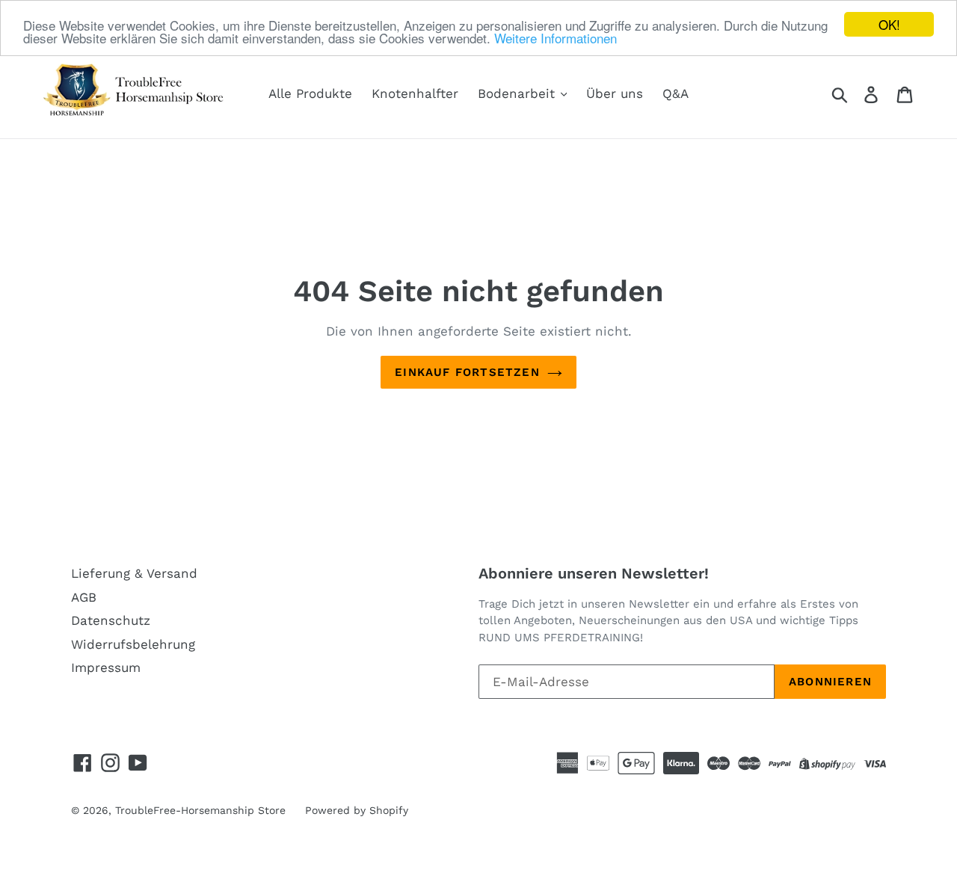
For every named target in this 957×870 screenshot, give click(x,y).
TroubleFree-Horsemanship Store (200, 810)
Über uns (614, 93)
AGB (83, 597)
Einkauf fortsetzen (467, 372)
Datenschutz (110, 620)
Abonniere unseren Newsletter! (593, 573)
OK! (889, 24)
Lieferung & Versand (134, 573)
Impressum (106, 667)
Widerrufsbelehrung (133, 644)
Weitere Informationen (555, 37)
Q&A (675, 93)
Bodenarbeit (518, 93)
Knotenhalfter (415, 93)
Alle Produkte (310, 93)
